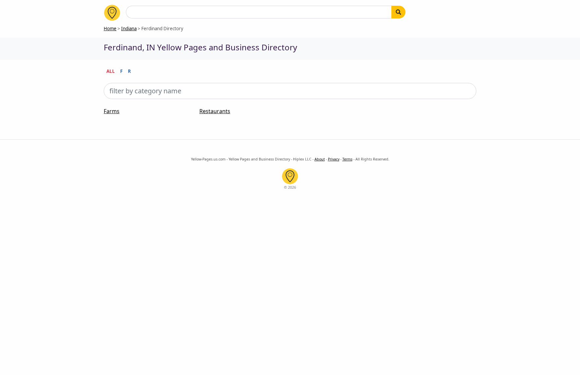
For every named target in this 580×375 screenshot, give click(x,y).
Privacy (333, 159)
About (320, 159)
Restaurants (214, 111)
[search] (398, 12)
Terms (347, 159)
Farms (111, 111)
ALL (110, 71)
